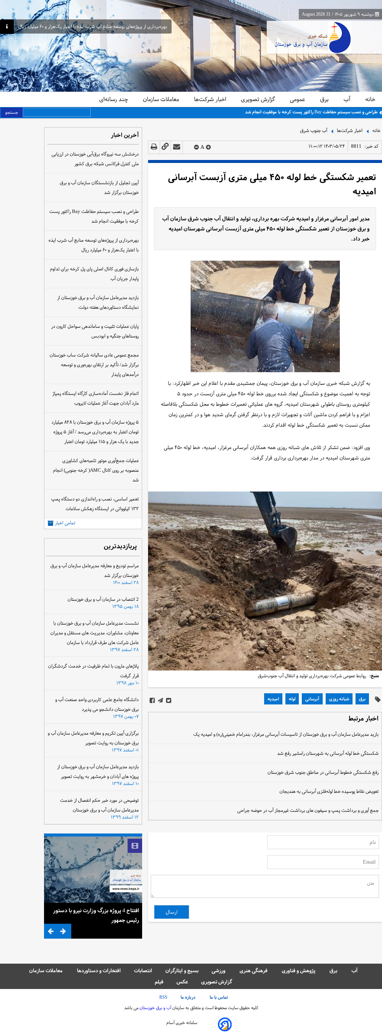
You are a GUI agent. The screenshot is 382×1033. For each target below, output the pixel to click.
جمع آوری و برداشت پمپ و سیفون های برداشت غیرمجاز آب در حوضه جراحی (308, 810)
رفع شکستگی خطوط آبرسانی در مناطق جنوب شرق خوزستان (323, 772)
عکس (182, 981)
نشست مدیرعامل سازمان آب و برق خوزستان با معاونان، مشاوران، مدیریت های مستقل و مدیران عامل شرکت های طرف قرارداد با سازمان (94, 633)
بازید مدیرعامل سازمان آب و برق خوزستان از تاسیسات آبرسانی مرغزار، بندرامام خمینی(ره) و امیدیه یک (286, 734)
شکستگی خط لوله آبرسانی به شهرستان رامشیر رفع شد (328, 753)
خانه (370, 99)
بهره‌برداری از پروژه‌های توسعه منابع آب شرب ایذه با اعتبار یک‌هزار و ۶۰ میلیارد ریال (92, 26)
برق (325, 99)
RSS (163, 997)
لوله (292, 699)
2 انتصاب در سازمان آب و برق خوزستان (103, 599)
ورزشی (219, 970)
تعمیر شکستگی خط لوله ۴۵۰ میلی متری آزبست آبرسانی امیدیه (272, 184)
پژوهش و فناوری (299, 970)
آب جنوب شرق (313, 130)
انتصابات (143, 970)
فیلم (159, 981)
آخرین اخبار (125, 135)
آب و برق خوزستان (154, 1008)
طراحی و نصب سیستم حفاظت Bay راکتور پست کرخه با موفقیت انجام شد (311, 112)
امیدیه (273, 699)
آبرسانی (312, 699)
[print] (154, 147)
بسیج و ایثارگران (181, 970)
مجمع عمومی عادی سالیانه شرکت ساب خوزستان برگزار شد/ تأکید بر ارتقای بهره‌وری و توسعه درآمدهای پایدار (94, 365)
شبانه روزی (339, 699)
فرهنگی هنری (254, 970)
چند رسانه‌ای (114, 99)
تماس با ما (219, 997)
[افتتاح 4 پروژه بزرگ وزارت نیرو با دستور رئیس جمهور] (93, 869)
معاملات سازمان (162, 99)
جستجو (11, 112)
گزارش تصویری (258, 99)
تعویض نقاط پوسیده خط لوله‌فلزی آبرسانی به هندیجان (329, 791)
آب (348, 99)
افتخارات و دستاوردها (99, 970)
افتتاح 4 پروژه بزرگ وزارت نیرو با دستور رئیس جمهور (96, 915)
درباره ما (189, 997)
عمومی (298, 99)
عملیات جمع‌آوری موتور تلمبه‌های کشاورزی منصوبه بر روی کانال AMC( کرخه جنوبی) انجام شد (96, 470)
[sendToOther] (176, 147)
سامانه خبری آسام (181, 1023)
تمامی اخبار (65, 523)
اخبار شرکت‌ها (211, 99)
